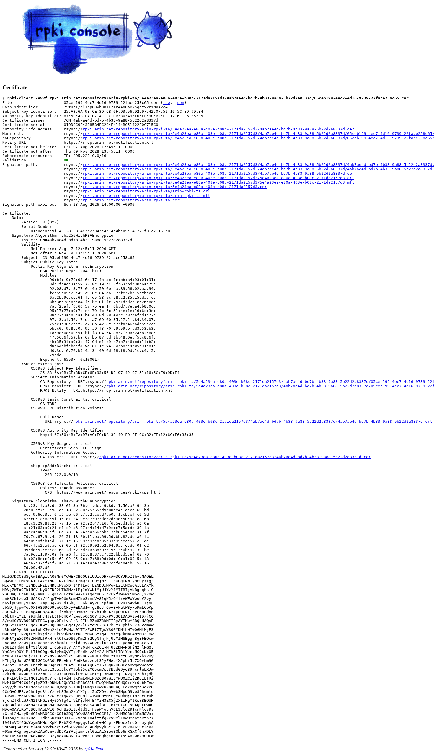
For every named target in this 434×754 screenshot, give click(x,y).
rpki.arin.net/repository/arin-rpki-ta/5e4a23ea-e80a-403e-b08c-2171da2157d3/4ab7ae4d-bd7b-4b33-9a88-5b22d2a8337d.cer (218, 129)
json (179, 102)
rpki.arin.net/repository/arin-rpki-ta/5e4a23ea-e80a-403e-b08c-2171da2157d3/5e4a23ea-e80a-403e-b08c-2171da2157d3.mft (218, 182)
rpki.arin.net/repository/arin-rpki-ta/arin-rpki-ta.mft (146, 195)
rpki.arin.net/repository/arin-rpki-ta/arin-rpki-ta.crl (146, 191)
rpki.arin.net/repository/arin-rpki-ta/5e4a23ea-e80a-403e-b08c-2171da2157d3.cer (175, 187)
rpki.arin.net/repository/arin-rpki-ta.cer (131, 200)
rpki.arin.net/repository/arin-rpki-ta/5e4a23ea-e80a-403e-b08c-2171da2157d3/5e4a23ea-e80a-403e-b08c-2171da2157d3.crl (218, 178)
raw (166, 102)
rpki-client (93, 748)
